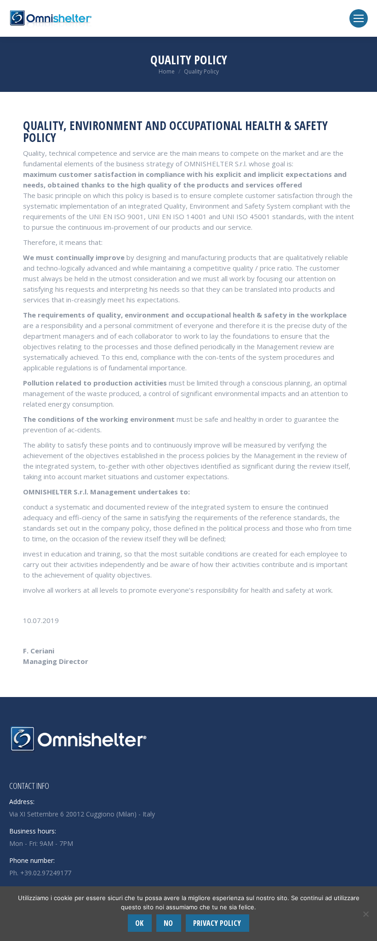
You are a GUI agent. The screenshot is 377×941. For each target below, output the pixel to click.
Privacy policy (217, 923)
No (168, 923)
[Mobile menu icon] (358, 18)
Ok (139, 923)
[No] (365, 913)
